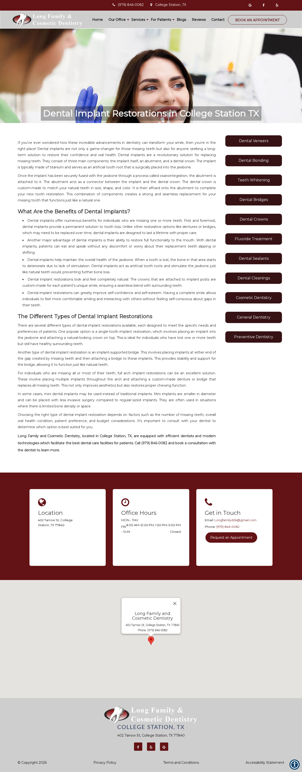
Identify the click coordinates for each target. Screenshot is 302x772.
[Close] (174, 603)
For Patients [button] (161, 19)
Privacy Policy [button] (104, 762)
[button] (251, 5)
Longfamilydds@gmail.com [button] (235, 520)
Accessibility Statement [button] (265, 762)
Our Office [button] (117, 19)
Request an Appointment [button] (231, 537)
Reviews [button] (199, 19)
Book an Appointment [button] (257, 20)
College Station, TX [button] (170, 5)
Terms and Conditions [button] (181, 762)
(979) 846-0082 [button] (130, 5)
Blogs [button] (181, 19)
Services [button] (138, 19)
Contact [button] (218, 19)
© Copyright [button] (32, 762)
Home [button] (97, 19)
